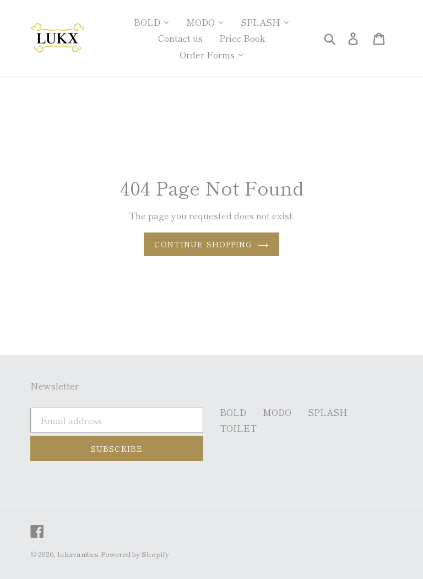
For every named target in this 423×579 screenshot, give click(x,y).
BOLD (233, 412)
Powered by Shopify (135, 554)
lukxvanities (78, 554)
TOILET (238, 428)
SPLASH (328, 412)
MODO (277, 412)
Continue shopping (203, 244)
